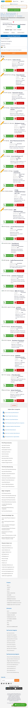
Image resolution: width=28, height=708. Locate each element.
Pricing (3, 1)
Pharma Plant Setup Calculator (13, 604)
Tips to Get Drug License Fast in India (8, 522)
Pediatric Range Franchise (7, 462)
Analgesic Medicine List (6, 552)
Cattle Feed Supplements (7, 575)
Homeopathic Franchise (6, 449)
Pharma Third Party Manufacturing (9, 469)
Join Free (16, 1)
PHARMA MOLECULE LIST (11, 616)
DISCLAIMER (9, 594)
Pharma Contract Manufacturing (8, 497)
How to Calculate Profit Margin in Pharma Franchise (8, 525)
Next (14, 53)
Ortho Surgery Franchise (7, 460)
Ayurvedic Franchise (6, 445)
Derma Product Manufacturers (12, 664)
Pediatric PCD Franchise (11, 646)
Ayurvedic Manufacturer (7, 471)
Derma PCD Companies (11, 644)
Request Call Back (21, 704)
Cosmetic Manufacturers (11, 666)
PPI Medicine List (5, 556)
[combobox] (14, 6)
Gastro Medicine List (6, 550)
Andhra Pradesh (20, 32)
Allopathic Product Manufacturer (8, 473)
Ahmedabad (6, 32)
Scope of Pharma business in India (9, 535)
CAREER (8, 589)
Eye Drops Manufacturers (7, 511)
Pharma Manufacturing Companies (9, 502)
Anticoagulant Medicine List (7, 573)
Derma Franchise (5, 454)
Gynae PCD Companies (11, 640)
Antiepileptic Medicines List (7, 565)
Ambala (13, 32)
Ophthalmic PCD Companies (12, 636)
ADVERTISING (9, 620)
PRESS (8, 624)
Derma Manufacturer (6, 475)
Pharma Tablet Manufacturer (8, 484)
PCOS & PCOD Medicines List (7, 571)
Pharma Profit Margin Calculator (14, 602)
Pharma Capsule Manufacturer (8, 486)
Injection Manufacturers (11, 668)
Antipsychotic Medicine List (7, 547)
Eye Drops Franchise (10, 632)
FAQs (8, 622)
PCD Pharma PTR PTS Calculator (13, 600)
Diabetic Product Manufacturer (8, 480)
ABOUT (8, 585)
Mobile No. (3, 45)
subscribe (17, 680)
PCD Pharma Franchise (6, 493)
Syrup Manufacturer (6, 482)
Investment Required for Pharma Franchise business (8, 529)
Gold (14, 29)
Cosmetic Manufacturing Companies (7, 504)
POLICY (8, 591)
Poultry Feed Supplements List (8, 567)
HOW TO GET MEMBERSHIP (12, 612)
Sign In (22, 1)
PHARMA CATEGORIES (11, 614)
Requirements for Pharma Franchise (7, 532)
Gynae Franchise (5, 456)
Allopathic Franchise (6, 447)
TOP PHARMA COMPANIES (11, 618)
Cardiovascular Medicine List (7, 569)
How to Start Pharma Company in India (8, 518)
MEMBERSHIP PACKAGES (11, 598)
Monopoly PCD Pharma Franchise (8, 499)
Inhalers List (4, 562)
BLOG (8, 611)
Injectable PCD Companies (12, 634)
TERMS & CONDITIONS (11, 592)
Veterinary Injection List (6, 545)
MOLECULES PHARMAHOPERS (12, 626)
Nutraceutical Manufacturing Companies (7, 508)
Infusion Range (5, 558)
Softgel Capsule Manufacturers (12, 660)
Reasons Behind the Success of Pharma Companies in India (8, 538)
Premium (19, 29)
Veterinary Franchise (6, 451)
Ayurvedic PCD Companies (12, 648)
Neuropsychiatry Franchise (7, 458)
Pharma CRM (9, 1)
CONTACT (8, 587)
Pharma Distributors (10, 650)
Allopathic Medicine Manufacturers (13, 662)
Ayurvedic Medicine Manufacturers (13, 658)
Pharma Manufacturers (11, 670)
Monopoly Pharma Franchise (12, 638)
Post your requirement (14, 10)
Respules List (4, 560)
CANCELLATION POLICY (11, 596)
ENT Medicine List (5, 554)
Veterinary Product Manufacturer (8, 478)
